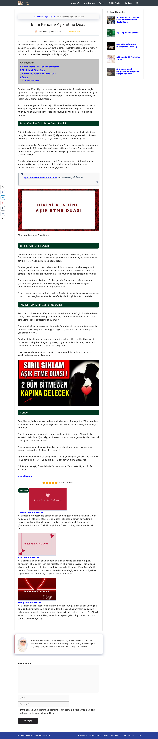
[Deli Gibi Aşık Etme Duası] (48, 509)
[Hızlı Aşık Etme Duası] (37, 554)
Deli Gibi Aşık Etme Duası (30, 512)
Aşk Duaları (89, 3)
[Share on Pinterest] (3, 203)
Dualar (102, 3)
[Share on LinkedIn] (3, 197)
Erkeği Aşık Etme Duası (29, 602)
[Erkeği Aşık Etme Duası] (37, 599)
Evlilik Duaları (115, 3)
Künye (139, 735)
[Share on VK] (3, 214)
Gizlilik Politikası (95, 735)
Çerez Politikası (128, 735)
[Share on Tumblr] (3, 208)
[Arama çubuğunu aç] (137, 3)
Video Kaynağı (25, 476)
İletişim (128, 3)
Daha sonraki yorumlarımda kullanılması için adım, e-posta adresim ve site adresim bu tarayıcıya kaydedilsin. (57, 711)
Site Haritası (115, 735)
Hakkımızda (82, 735)
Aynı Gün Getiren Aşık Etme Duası (40, 177)
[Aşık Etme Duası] (24, 3)
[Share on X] (3, 187)
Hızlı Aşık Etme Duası (28, 557)
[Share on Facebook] (3, 192)
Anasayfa (75, 3)
